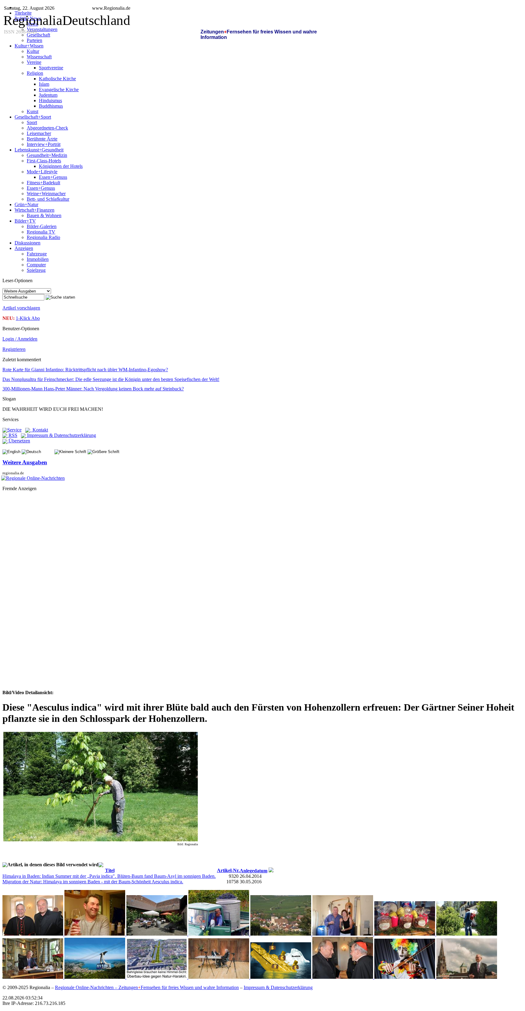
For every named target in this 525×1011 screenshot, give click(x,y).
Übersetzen (18, 440)
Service (14, 429)
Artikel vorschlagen (21, 307)
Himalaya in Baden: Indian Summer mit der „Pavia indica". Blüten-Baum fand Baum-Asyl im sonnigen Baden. (109, 876)
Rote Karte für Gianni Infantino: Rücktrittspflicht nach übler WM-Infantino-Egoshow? (85, 369)
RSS (12, 435)
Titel (110, 870)
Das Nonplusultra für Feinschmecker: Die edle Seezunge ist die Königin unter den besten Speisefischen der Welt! (110, 379)
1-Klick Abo (28, 318)
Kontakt (39, 429)
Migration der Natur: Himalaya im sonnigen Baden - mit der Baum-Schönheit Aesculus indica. (92, 881)
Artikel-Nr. (228, 870)
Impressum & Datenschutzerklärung (61, 435)
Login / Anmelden (19, 338)
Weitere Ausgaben (24, 462)
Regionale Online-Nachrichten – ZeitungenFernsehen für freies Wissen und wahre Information (147, 987)
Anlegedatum (253, 870)
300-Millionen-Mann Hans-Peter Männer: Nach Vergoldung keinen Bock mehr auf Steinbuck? (93, 388)
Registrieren (14, 349)
